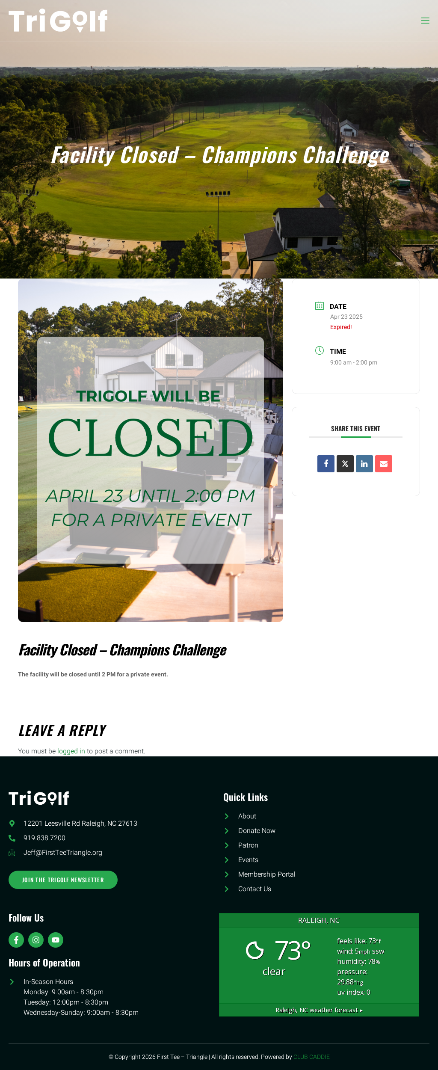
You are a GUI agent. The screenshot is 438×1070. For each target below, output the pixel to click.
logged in (71, 751)
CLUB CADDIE (311, 1056)
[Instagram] (36, 940)
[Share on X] (345, 463)
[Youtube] (55, 940)
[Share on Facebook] (325, 463)
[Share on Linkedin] (364, 463)
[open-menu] (424, 20)
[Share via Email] (383, 463)
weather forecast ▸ (319, 1010)
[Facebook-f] (16, 940)
